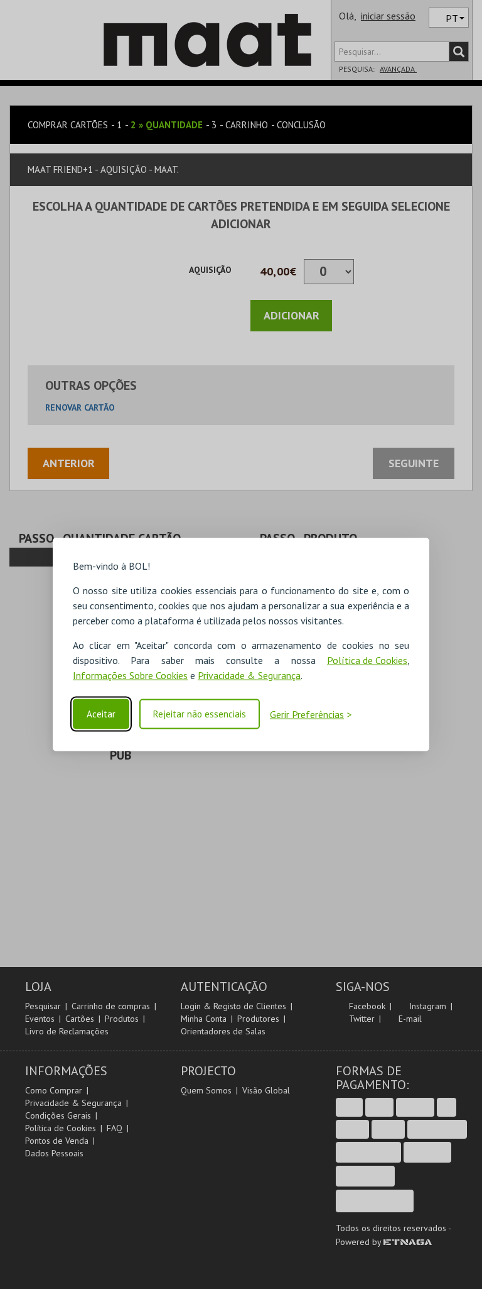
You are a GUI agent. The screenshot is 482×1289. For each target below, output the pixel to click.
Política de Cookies (367, 660)
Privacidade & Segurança (249, 675)
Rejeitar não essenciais (199, 714)
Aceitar (101, 714)
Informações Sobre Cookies (130, 675)
